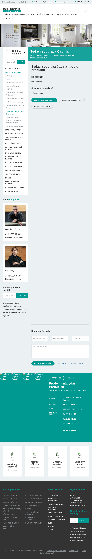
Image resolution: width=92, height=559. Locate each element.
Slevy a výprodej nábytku (13, 183)
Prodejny (31, 14)
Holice (71, 378)
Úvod (32, 55)
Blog (50, 523)
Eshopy (6, 18)
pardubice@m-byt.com (64, 2)
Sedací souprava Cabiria (38, 58)
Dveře (8, 178)
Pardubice (56, 378)
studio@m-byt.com (14, 279)
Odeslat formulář (43, 363)
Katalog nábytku (17, 14)
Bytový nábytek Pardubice (56, 551)
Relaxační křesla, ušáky (15, 126)
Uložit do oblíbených (72, 100)
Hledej (21, 62)
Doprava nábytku (56, 516)
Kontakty (75, 14)
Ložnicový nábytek (14, 134)
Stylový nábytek (13, 130)
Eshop (50, 529)
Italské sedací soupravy (15, 102)
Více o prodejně (69, 430)
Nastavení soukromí (47, 553)
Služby (40, 14)
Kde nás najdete (42, 106)
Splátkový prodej (56, 519)
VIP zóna (66, 14)
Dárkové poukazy (13, 191)
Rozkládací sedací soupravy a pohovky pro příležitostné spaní (14, 120)
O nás (5, 14)
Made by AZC (73, 551)
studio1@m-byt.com (14, 237)
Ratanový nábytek (14, 162)
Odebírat (22, 295)
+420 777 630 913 (83, 2)
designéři (13, 199)
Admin (84, 551)
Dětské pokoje (12, 143)
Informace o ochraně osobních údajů (70, 363)
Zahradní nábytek (13, 170)
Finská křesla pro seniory (15, 98)
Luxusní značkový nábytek (13, 148)
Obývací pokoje (12, 68)
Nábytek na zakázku (14, 187)
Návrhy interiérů (52, 14)
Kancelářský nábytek (11, 158)
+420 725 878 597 (13, 276)
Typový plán (38, 93)
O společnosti (54, 495)
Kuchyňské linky (13, 153)
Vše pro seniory (12, 174)
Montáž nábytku (55, 513)
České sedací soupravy (15, 83)
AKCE (9, 79)
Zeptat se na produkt (44, 100)
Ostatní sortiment (13, 166)
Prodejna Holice (55, 504)
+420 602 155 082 (13, 234)
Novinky (9, 76)
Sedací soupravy (13, 72)
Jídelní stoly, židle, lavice (14, 138)
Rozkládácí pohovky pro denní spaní (62, 55)
